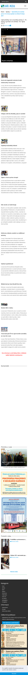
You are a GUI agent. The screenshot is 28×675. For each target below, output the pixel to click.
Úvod (2, 12)
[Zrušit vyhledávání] (26, 1)
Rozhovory (4, 593)
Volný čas (4, 596)
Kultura (3, 591)
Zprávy (8, 12)
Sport (8, 450)
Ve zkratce (4, 598)
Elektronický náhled (6, 611)
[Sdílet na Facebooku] (10, 25)
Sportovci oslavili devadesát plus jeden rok (13, 462)
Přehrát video (14, 541)
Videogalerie (4, 600)
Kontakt (4, 609)
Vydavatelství (5, 607)
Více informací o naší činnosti (10, 622)
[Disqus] (14, 387)
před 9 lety (7, 25)
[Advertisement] (14, 67)
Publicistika (4, 595)
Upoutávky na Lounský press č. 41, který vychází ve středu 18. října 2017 (13, 14)
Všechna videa (14, 571)
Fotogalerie (4, 602)
